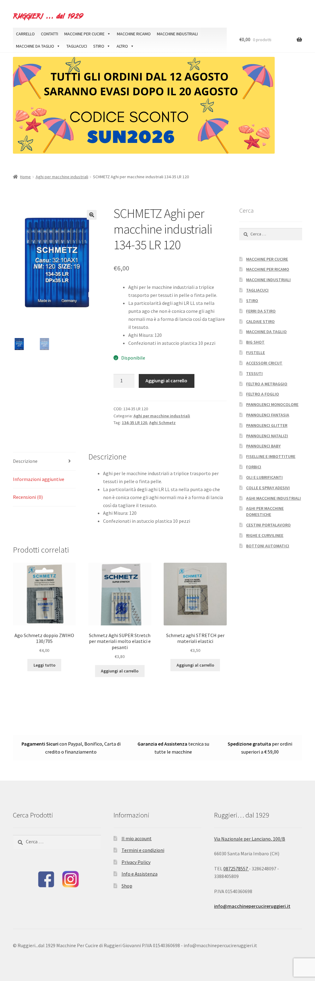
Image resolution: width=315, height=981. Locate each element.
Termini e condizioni (143, 850)
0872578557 (236, 868)
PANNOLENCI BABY (263, 446)
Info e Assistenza (140, 874)
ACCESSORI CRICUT (264, 363)
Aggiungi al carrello (166, 380)
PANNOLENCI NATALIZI (267, 436)
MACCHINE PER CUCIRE (84, 34)
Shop (127, 886)
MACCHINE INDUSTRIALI (177, 34)
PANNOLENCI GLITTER (266, 425)
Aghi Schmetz (162, 422)
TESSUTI (254, 373)
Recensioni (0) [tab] (28, 497)
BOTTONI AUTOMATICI (267, 546)
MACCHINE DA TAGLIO (35, 46)
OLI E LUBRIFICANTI (264, 477)
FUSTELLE (255, 352)
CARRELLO (25, 34)
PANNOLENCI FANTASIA (267, 415)
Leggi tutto (44, 665)
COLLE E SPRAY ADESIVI (268, 487)
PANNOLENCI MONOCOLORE (272, 404)
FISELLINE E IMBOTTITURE (270, 456)
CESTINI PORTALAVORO (268, 525)
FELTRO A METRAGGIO (266, 384)
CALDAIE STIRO (260, 321)
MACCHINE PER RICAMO (267, 269)
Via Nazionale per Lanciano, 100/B (249, 839)
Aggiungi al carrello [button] (119, 671)
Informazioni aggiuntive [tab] (38, 479)
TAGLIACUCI (76, 46)
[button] (92, 215)
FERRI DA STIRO (261, 311)
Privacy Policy (136, 862)
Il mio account (137, 838)
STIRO (98, 46)
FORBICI (253, 467)
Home (25, 176)
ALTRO (122, 46)
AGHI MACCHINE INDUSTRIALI (273, 498)
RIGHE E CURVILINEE (264, 535)
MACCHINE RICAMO (134, 34)
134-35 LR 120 (134, 422)
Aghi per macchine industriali (62, 176)
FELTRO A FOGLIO (262, 394)
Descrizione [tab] (25, 461)
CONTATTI (49, 34)
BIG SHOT (255, 342)
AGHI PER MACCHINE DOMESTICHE (265, 511)
